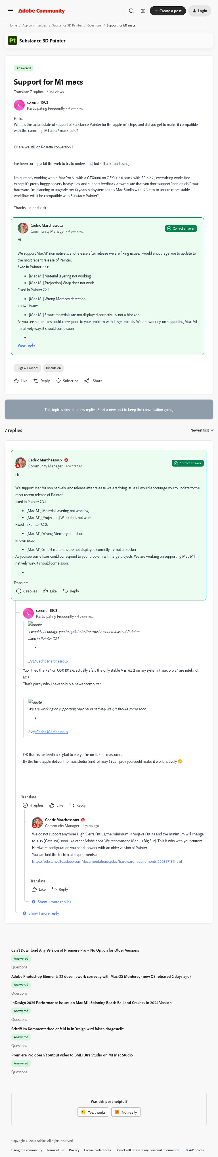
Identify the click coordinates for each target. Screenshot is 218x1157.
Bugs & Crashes (27, 368)
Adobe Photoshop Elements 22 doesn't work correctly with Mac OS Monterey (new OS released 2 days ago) (101, 976)
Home (13, 25)
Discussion (53, 368)
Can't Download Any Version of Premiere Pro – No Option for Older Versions (75, 950)
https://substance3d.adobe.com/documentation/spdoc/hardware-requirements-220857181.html (107, 861)
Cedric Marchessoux (47, 225)
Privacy (74, 1150)
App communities (34, 25)
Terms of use (55, 1150)
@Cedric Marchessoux (50, 661)
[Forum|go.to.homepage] (41, 10)
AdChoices (196, 1150)
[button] (10, 12)
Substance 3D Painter (67, 25)
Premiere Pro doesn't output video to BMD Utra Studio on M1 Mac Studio (72, 1054)
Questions (94, 25)
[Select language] (143, 10)
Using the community (26, 1150)
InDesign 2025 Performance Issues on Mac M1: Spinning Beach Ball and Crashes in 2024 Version (91, 1002)
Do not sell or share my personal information (147, 1150)
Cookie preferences (97, 1150)
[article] (108, 525)
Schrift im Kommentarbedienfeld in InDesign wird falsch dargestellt (67, 1028)
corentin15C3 (37, 102)
